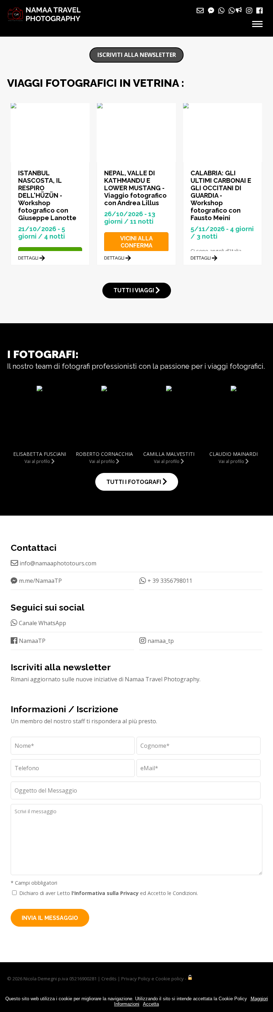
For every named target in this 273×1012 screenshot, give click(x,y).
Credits (109, 978)
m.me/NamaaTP (39, 581)
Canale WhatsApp (41, 623)
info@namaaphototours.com (57, 563)
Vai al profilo (38, 461)
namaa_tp (160, 641)
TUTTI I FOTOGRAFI (134, 482)
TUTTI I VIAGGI (134, 290)
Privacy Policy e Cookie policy (152, 978)
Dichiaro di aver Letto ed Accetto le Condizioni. (108, 893)
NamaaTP (31, 641)
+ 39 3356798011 (169, 581)
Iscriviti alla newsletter (136, 55)
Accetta (151, 1004)
